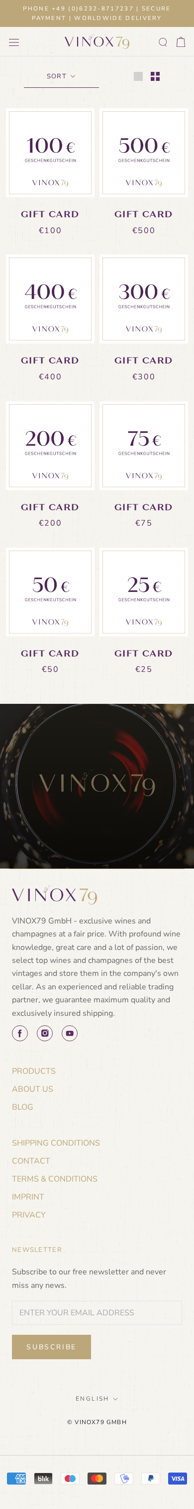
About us (32, 1089)
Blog (22, 1107)
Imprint (28, 1197)
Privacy (29, 1214)
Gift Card (50, 214)
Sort (58, 76)
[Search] (163, 41)
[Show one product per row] (138, 76)
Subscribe (51, 1347)
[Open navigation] (14, 42)
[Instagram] (45, 1033)
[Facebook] (20, 1033)
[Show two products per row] (155, 76)
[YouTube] (70, 1033)
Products (34, 1071)
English (92, 1399)
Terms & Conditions (54, 1179)
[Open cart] (181, 42)
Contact (31, 1161)
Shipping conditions (56, 1143)
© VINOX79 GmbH (97, 1422)
